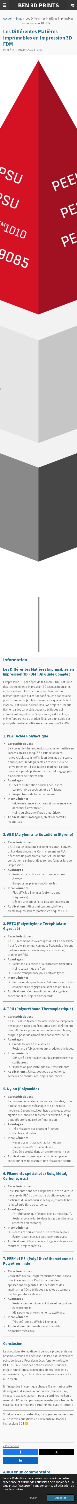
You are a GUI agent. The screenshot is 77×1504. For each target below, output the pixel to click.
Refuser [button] (32, 1498)
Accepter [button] (60, 1498)
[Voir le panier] (72, 5)
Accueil (7, 18)
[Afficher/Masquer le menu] (4, 5)
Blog (19, 18)
